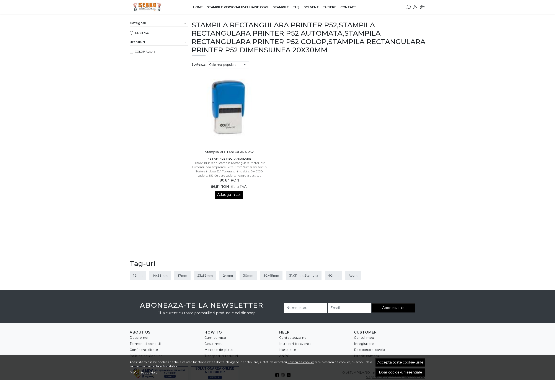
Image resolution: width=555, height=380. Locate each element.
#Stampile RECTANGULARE (229, 158)
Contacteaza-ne (293, 338)
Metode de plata (218, 350)
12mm (137, 276)
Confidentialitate (144, 350)
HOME (198, 7)
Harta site (287, 350)
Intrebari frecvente (295, 344)
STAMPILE (281, 7)
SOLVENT (311, 7)
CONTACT (348, 7)
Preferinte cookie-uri (144, 372)
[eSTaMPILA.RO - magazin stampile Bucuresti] (157, 7)
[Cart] (422, 7)
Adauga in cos (229, 195)
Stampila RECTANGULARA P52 (229, 152)
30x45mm (271, 276)
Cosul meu (213, 344)
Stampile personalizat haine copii (238, 7)
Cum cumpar (215, 338)
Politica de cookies (300, 362)
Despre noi (139, 338)
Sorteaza (199, 64)
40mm (333, 276)
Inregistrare (364, 344)
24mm (228, 276)
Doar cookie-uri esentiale (400, 372)
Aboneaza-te (393, 308)
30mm (248, 276)
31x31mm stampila (303, 276)
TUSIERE (329, 7)
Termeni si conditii (145, 344)
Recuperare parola (369, 350)
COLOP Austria (145, 51)
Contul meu (364, 338)
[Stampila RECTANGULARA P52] (229, 110)
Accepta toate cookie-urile (400, 362)
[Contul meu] (415, 7)
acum (353, 276)
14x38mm (160, 276)
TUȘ (296, 7)
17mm (182, 276)
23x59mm (205, 276)
